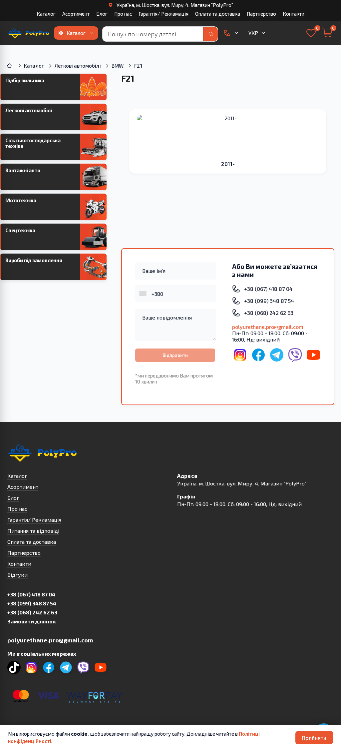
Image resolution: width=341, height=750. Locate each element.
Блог (102, 14)
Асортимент (76, 14)
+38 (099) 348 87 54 (31, 603)
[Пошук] (210, 34)
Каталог (46, 14)
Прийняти (314, 737)
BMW (118, 66)
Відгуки (17, 574)
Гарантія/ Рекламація (163, 14)
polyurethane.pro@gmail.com (267, 327)
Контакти (293, 14)
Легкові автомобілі (78, 66)
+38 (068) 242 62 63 (32, 612)
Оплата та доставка (217, 14)
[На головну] (28, 33)
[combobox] (144, 294)
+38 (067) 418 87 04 (31, 594)
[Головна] (10, 65)
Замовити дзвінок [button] (31, 621)
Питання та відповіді (33, 530)
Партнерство (261, 14)
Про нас (123, 14)
